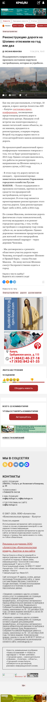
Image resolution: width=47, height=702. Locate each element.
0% (4, 379)
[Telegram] (14, 281)
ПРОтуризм (30, 26)
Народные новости (20, 21)
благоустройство (10, 293)
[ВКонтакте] (4, 281)
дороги (23, 293)
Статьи (34, 21)
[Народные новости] (38, 2)
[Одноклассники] (7, 281)
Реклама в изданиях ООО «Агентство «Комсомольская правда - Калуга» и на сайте (20, 547)
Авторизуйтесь (23, 417)
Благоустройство (10, 31)
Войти (43, 3)
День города (18, 26)
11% (14, 379)
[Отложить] (20, 95)
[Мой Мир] (11, 281)
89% (32, 379)
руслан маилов (34, 293)
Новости (6, 21)
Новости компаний (13, 438)
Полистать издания (11, 520)
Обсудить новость (23, 388)
